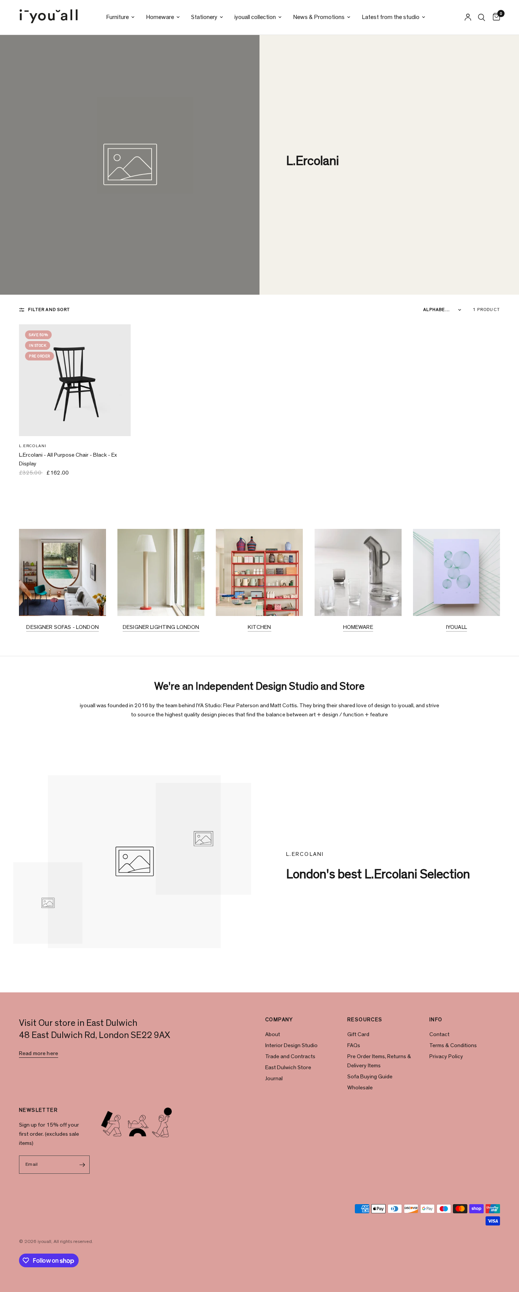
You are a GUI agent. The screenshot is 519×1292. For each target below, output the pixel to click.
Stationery (204, 17)
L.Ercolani (32, 446)
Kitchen (259, 627)
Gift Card (358, 1034)
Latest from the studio (390, 17)
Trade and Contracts (290, 1056)
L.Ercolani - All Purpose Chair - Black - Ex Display (68, 459)
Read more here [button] (38, 1053)
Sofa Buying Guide (369, 1076)
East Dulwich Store (288, 1067)
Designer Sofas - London (62, 627)
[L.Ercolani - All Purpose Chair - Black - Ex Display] (75, 380)
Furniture (117, 17)
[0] (494, 17)
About (272, 1034)
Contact (439, 1034)
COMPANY (279, 1019)
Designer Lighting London (161, 627)
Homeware (160, 17)
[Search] (481, 17)
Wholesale (360, 1087)
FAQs (353, 1045)
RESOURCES (365, 1019)
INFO (436, 1019)
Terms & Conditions (453, 1045)
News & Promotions (319, 17)
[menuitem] (120, 17)
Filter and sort (49, 309)
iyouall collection (255, 17)
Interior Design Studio (291, 1045)
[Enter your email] (82, 1164)
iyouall (456, 627)
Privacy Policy (446, 1056)
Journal (274, 1078)
